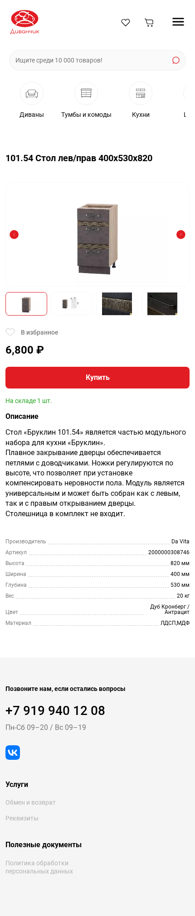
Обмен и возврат (30, 802)
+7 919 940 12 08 (55, 710)
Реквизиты (22, 818)
